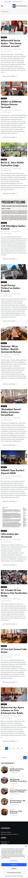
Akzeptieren (14, 864)
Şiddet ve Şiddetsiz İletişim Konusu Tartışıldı (11, 104)
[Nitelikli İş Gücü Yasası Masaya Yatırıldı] (4, 769)
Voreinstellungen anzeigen (14, 872)
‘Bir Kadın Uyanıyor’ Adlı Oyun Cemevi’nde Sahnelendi (17, 802)
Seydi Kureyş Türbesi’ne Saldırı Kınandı (10, 288)
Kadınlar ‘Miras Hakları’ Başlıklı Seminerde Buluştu (11, 349)
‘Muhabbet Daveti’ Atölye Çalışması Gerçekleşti (11, 412)
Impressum (21, 875)
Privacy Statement (14, 875)
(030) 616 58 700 (18, 1)
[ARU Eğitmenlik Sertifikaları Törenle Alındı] (4, 780)
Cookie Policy (7, 875)
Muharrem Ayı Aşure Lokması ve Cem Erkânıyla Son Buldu (12, 710)
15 (18, 748)
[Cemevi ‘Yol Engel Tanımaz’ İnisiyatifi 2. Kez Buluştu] (4, 791)
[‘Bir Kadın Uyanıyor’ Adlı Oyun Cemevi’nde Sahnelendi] (4, 801)
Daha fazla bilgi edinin (9, 76)
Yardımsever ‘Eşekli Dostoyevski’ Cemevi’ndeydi (16, 813)
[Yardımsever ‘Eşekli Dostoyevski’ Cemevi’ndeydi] (4, 812)
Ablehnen (14, 868)
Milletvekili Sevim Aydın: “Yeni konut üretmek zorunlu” (11, 43)
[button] (26, 846)
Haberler (12, 767)
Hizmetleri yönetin (13, 860)
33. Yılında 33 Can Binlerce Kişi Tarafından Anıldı (14, 593)
